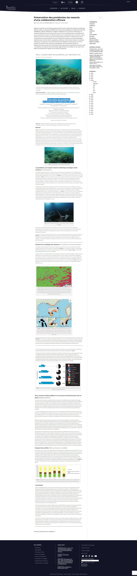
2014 (92, 107)
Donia (90, 27)
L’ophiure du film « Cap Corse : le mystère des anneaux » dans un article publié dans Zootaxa (96, 50)
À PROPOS (53, 8)
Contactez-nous (85, 547)
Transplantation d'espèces (41, 560)
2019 (92, 98)
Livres (90, 32)
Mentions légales (85, 550)
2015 (92, 105)
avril (94, 90)
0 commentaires (63, 23)
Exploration (38, 547)
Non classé (56, 23)
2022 (92, 80)
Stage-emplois (92, 43)
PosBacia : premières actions (95, 53)
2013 (92, 108)
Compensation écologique (41, 563)
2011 (92, 112)
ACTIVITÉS (64, 8)
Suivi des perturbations (40, 556)
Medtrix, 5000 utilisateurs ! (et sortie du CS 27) (65, 568)
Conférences (92, 25)
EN (129, 1)
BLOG (73, 8)
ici (54, 531)
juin (94, 87)
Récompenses (92, 38)
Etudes (90, 29)
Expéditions (92, 31)
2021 (92, 94)
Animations (92, 23)
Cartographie (38, 549)
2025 (92, 75)
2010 (92, 114)
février (94, 92)
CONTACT (82, 8)
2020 (92, 96)
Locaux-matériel (93, 34)
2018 (92, 99)
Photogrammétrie (39, 552)
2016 (92, 103)
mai (94, 89)
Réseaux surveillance (93, 40)
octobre (94, 81)
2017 (92, 101)
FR (127, 1)
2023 (92, 78)
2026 (92, 73)
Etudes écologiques (40, 554)
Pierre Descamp (40, 23)
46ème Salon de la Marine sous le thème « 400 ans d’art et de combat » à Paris (95, 66)
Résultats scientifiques (94, 41)
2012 (92, 110)
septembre (95, 83)
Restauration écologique (41, 558)
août (94, 85)
